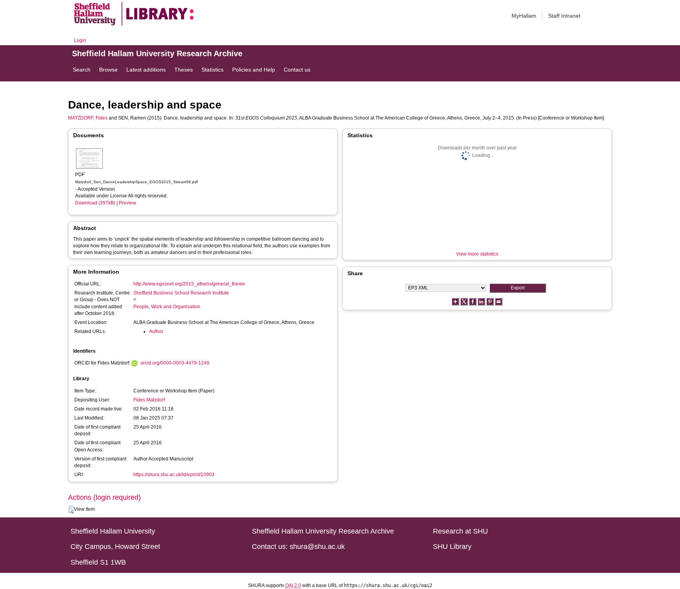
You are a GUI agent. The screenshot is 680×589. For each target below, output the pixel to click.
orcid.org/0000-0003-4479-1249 (174, 363)
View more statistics (477, 254)
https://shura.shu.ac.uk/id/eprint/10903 (173, 474)
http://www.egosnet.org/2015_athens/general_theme (189, 284)
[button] (71, 510)
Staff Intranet (564, 16)
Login (80, 40)
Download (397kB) (95, 203)
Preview (127, 203)
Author (156, 331)
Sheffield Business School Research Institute (181, 293)
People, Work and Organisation (166, 306)
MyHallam (524, 16)
